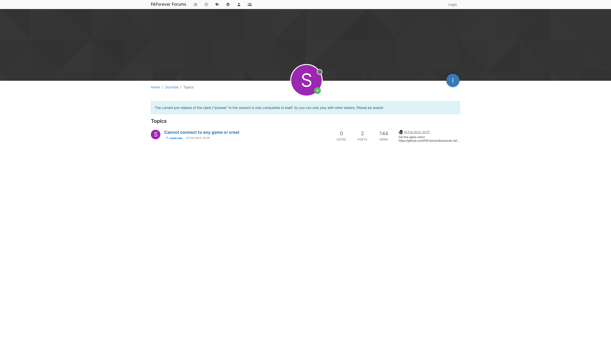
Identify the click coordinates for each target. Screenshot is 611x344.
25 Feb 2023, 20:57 (417, 132)
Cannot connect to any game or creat (201, 132)
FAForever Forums (168, 4)
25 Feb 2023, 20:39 (198, 138)
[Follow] (317, 90)
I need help (175, 138)
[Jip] (401, 132)
